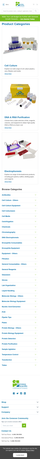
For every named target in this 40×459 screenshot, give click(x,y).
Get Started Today (27, 19)
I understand (20, 455)
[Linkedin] (25, 393)
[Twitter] (18, 393)
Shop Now (8, 74)
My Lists (34, 4)
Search (35, 11)
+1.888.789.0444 (15, 441)
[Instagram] (21, 393)
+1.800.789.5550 (17, 434)
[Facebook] (14, 393)
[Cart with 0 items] (37, 4)
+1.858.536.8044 (19, 437)
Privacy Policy (30, 450)
